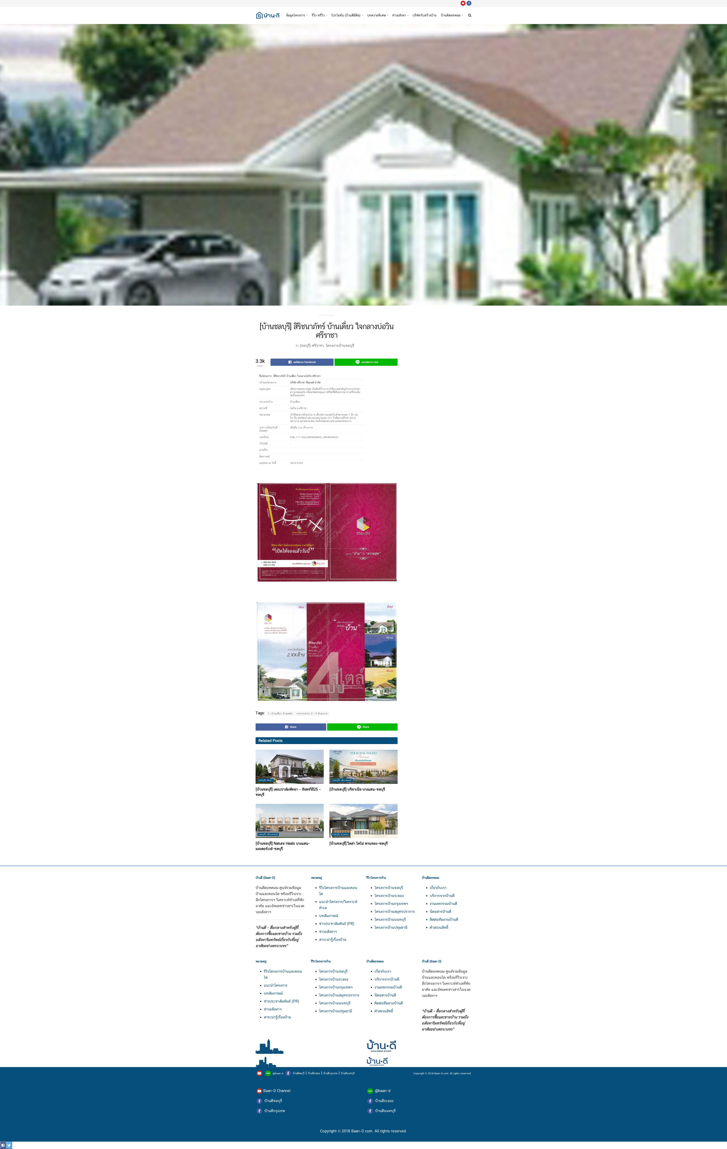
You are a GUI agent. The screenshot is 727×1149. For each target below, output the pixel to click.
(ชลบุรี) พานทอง (340, 834)
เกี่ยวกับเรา (438, 887)
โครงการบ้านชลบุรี (340, 345)
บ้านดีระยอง (314, 1073)
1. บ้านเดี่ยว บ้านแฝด (280, 713)
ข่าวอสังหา (399, 15)
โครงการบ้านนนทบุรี (390, 919)
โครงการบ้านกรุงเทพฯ (391, 903)
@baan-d (278, 1073)
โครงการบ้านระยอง (389, 895)
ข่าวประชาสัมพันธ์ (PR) (336, 923)
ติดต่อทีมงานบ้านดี (444, 919)
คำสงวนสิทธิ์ (439, 927)
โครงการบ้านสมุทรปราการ (394, 911)
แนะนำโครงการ (275, 985)
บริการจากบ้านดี (442, 895)
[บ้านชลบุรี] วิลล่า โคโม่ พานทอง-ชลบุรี (358, 843)
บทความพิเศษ (376, 15)
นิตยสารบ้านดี (440, 911)
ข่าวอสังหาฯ (328, 931)
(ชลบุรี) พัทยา (266, 780)
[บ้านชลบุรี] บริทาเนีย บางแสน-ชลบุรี (357, 789)
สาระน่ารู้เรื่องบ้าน (332, 939)
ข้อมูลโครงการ (295, 15)
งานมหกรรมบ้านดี (443, 903)
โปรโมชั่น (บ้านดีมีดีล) (345, 15)
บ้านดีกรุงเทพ (330, 1073)
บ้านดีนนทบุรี (348, 1073)
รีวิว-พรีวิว (318, 15)
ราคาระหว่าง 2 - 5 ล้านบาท (312, 713)
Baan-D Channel (276, 1090)
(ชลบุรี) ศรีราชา (312, 345)
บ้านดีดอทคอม (450, 15)
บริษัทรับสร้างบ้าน (425, 15)
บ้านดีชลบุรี (298, 1073)
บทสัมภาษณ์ (328, 915)
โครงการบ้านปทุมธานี (390, 927)
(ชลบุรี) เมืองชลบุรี (342, 780)
